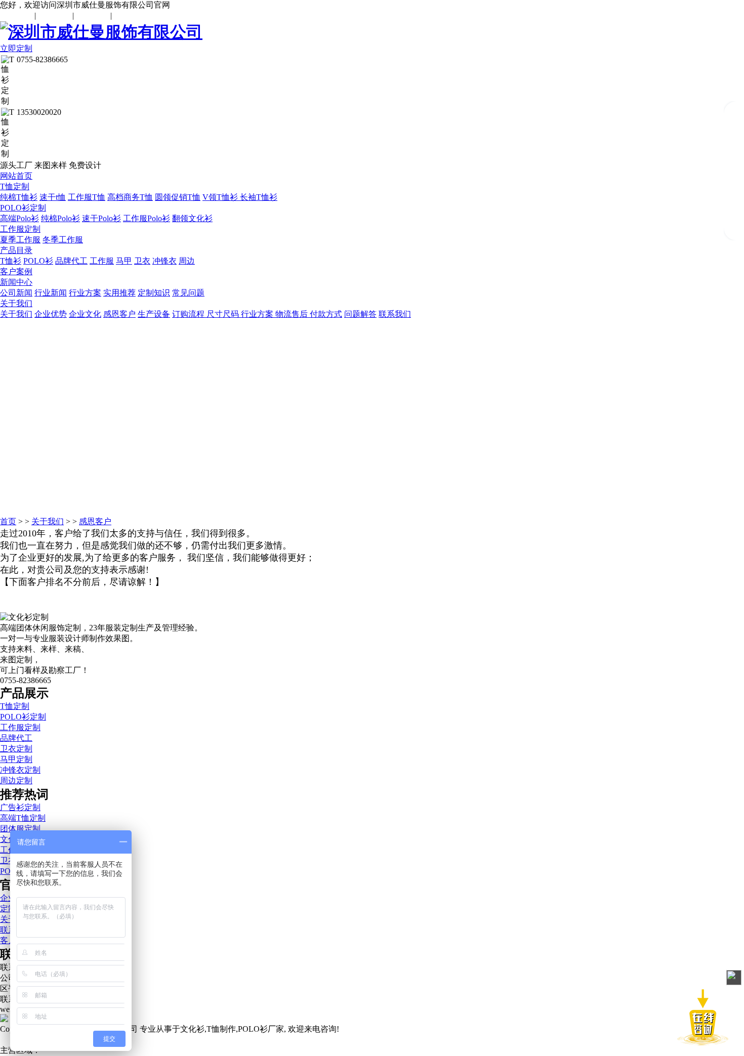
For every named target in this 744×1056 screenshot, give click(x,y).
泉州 (186, 1050)
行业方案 (85, 292)
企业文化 (85, 314)
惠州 (223, 1050)
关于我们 (16, 303)
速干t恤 (52, 197)
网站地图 (92, 15)
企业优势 (50, 314)
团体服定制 (20, 828)
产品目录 (16, 250)
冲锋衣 (164, 261)
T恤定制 (14, 186)
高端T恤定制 (23, 818)
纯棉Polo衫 (60, 218)
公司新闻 (16, 292)
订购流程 (189, 314)
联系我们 (54, 15)
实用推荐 (119, 292)
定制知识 (154, 292)
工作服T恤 (86, 197)
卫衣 (142, 261)
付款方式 (326, 314)
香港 (150, 1050)
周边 (187, 261)
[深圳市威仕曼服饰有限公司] (372, 32)
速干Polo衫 (101, 218)
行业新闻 (50, 292)
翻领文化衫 (192, 218)
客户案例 (16, 271)
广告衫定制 (20, 807)
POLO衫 (38, 261)
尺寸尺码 (223, 314)
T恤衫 (10, 261)
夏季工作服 (20, 239)
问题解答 (360, 314)
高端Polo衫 (19, 218)
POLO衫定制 (23, 207)
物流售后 (292, 314)
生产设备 (154, 314)
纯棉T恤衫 (18, 197)
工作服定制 (20, 229)
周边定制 (16, 780)
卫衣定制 (16, 748)
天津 (204, 1050)
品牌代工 (71, 261)
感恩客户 (119, 314)
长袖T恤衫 (258, 197)
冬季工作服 (63, 239)
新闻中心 (16, 282)
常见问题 (16, 15)
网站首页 (16, 176)
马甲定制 (16, 759)
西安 (131, 1050)
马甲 (124, 261)
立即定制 (16, 48)
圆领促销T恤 (177, 197)
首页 (8, 521)
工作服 (102, 261)
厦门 (168, 1050)
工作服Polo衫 (146, 218)
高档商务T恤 (130, 197)
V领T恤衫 (221, 197)
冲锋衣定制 (20, 770)
